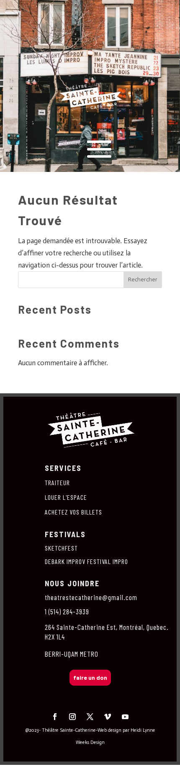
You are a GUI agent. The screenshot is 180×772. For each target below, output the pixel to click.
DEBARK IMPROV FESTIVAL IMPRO (86, 561)
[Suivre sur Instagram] (72, 716)
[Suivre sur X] (90, 716)
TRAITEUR (57, 482)
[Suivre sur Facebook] (55, 716)
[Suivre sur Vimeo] (107, 716)
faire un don (90, 677)
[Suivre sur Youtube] (125, 716)
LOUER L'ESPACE (66, 497)
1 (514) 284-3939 (67, 611)
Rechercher (142, 279)
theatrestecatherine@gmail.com (91, 597)
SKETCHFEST (61, 548)
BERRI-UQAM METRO (71, 654)
